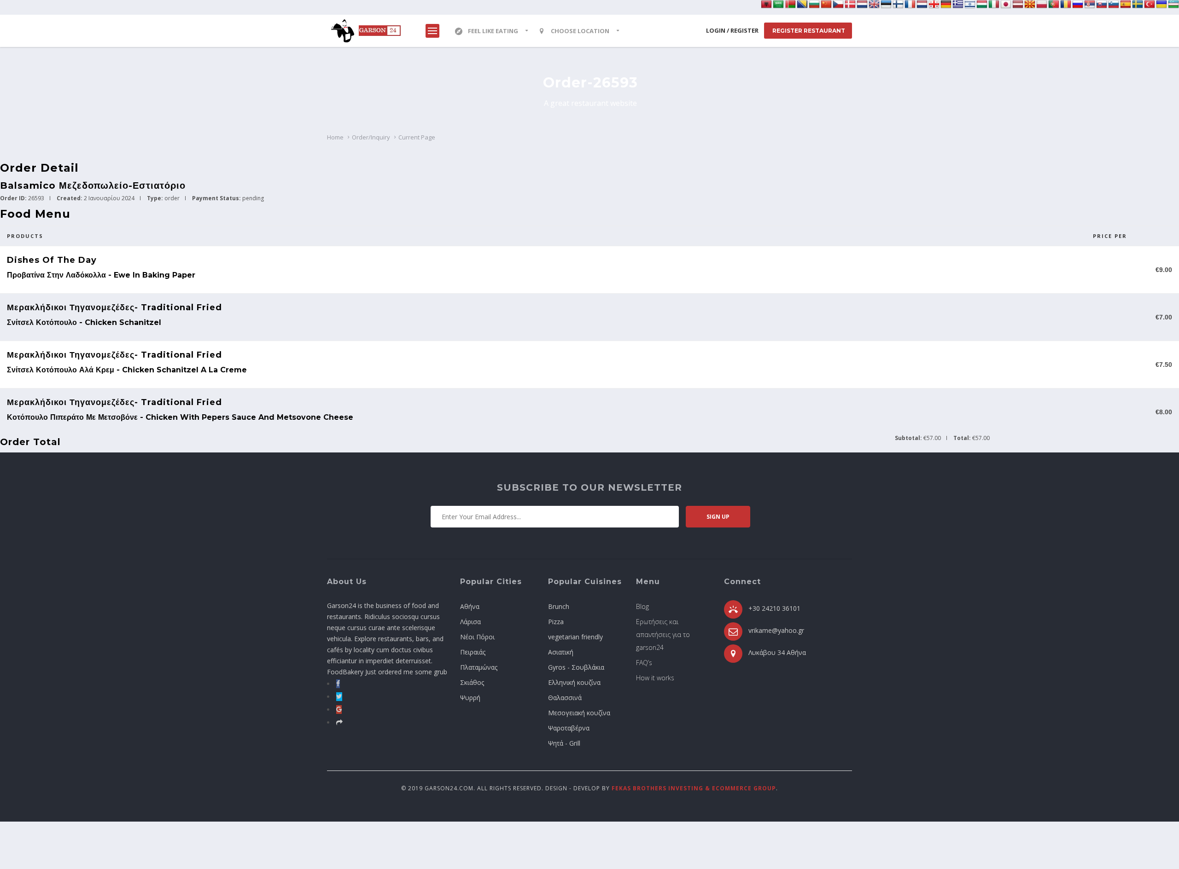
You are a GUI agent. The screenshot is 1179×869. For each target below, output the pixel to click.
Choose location (580, 31)
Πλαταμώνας (478, 667)
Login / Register (732, 30)
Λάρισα (470, 621)
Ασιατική (560, 652)
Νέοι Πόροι (477, 636)
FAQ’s (644, 662)
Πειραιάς (472, 652)
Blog (642, 606)
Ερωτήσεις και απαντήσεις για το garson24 (663, 634)
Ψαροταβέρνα (569, 728)
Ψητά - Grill (564, 743)
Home (335, 137)
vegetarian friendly (575, 636)
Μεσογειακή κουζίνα (579, 712)
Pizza (556, 621)
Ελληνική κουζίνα (574, 682)
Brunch (558, 606)
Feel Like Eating (493, 31)
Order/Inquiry (371, 137)
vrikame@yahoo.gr (776, 630)
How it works (655, 677)
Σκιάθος (472, 682)
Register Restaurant (808, 30)
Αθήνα (469, 606)
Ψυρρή (470, 697)
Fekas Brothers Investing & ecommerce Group (694, 788)
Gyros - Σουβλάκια (576, 667)
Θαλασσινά (565, 697)
